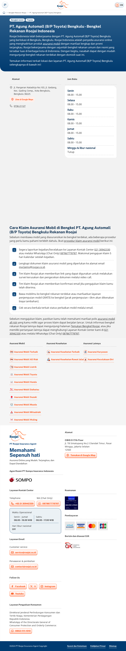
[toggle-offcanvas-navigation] (5, 5)
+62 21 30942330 (24, 503)
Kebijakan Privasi (97, 646)
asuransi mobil (51, 43)
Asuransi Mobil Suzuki (25, 397)
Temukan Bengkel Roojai (85, 326)
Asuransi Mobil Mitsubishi (27, 412)
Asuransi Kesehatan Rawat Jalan (66, 359)
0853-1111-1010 (23, 631)
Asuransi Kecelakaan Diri (101, 359)
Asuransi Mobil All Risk (26, 359)
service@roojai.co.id (25, 552)
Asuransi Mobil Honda (25, 382)
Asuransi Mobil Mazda (25, 404)
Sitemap (112, 646)
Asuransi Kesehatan (56, 343)
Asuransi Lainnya (92, 343)
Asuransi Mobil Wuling (25, 419)
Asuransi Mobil (17, 343)
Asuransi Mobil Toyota (25, 374)
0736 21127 (20, 106)
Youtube (19, 593)
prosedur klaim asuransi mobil (82, 241)
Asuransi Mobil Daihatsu (26, 389)
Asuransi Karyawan (98, 352)
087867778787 (68, 253)
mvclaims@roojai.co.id (32, 267)
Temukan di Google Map (83, 455)
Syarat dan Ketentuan (77, 646)
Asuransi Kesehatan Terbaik (65, 352)
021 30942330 (102, 249)
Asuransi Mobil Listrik (25, 367)
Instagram (50, 586)
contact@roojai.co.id (26, 566)
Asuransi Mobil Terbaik (26, 352)
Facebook (20, 586)
